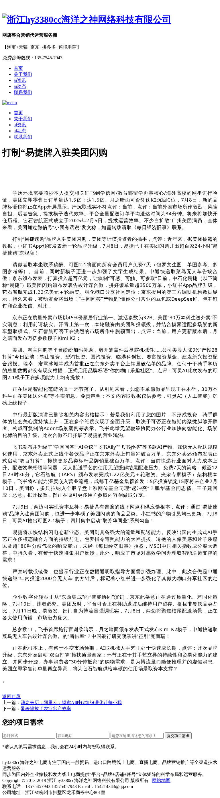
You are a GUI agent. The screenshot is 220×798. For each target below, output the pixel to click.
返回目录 (11, 696)
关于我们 (23, 74)
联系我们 (23, 92)
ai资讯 (20, 80)
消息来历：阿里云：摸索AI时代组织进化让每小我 (71, 702)
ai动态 (20, 86)
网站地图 (161, 780)
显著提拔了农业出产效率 (46, 708)
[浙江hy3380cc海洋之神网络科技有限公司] (110, 19)
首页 (18, 68)
